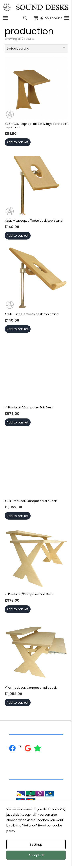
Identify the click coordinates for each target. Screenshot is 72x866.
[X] (20, 746)
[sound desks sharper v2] (42, 7)
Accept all (36, 855)
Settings (36, 844)
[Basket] (36, 18)
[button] (5, 18)
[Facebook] (12, 748)
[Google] (28, 748)
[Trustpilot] (37, 748)
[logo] (7, 7)
